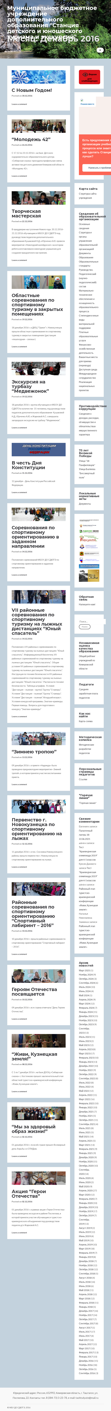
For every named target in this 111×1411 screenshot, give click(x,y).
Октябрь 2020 (86, 1165)
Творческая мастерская (26, 213)
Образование (86, 257)
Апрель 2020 (85, 1190)
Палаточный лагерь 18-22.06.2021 (85, 834)
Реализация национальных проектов (87, 386)
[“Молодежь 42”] (39, 126)
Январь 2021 (86, 1153)
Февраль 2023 (86, 1057)
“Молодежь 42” (31, 139)
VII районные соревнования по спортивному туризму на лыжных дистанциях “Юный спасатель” (37, 621)
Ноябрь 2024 (86, 974)
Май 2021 (84, 1136)
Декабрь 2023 (86, 1016)
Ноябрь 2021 (86, 1115)
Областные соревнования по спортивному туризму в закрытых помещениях (37, 305)
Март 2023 (84, 1053)
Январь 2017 (86, 1356)
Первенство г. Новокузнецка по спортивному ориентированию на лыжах (37, 829)
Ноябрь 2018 (86, 1265)
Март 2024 (84, 1003)
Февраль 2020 (86, 1198)
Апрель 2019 (85, 1244)
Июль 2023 (84, 1036)
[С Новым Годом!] (39, 77)
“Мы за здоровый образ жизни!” (34, 1129)
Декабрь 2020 (86, 1157)
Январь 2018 (86, 1306)
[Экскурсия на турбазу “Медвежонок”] (39, 368)
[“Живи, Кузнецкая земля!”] (39, 1040)
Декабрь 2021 (86, 1111)
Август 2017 (85, 1327)
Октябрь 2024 (86, 978)
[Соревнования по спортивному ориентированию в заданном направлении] (39, 514)
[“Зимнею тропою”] (39, 738)
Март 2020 (84, 1194)
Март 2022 (84, 1099)
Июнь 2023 (84, 1041)
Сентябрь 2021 (87, 1124)
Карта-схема (85, 721)
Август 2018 (85, 1277)
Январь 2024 (86, 1012)
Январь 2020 (86, 1203)
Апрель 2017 (85, 1344)
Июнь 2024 (84, 991)
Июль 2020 (84, 1178)
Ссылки (83, 779)
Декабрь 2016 (86, 1360)
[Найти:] (92, 621)
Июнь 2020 (84, 1182)
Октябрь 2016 (86, 1369)
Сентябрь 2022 (87, 1078)
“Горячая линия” (87, 803)
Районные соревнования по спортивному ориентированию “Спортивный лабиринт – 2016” (33, 913)
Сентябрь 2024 (87, 982)
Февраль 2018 (86, 1302)
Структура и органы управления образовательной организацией (88, 240)
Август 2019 (85, 1228)
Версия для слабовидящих (90, 77)
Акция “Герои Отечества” (29, 1194)
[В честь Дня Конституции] (39, 449)
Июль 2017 (84, 1331)
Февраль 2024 (86, 1007)
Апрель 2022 (85, 1095)
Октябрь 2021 (86, 1120)
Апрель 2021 (85, 1140)
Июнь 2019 (84, 1236)
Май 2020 (84, 1186)
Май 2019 (84, 1240)
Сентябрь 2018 (87, 1273)
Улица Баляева (87, 469)
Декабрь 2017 (86, 1310)
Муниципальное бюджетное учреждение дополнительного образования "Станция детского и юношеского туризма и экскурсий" (52, 22)
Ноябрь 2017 (86, 1315)
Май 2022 (84, 1090)
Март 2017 (84, 1348)
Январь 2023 (86, 1061)
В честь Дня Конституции (28, 465)
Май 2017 (84, 1340)
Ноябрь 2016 (86, 1365)
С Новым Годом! (32, 90)
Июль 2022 (84, 1082)
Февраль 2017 (86, 1352)
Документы (85, 253)
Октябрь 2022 (86, 1074)
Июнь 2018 (84, 1286)
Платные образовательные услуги (88, 336)
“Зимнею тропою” (34, 752)
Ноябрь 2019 (86, 1211)
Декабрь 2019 (86, 1207)
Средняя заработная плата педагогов (88, 693)
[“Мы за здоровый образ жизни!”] (39, 1113)
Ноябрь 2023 (86, 1020)
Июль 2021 (84, 1128)
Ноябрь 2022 (86, 1070)
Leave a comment (19, 104)
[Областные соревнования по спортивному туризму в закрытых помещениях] (39, 282)
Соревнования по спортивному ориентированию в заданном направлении (35, 537)
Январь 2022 (86, 1107)
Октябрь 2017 (86, 1319)
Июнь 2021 (84, 1132)
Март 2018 (84, 1298)
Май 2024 (84, 995)
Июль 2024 (84, 987)
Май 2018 (84, 1290)
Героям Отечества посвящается (34, 992)
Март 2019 (84, 1248)
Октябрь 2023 (86, 1024)
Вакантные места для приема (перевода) (88, 361)
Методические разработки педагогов (86, 748)
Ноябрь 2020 (86, 1161)
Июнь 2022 (84, 1086)
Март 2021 (84, 1144)
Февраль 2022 (86, 1103)
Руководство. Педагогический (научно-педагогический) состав (87, 278)
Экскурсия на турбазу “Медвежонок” (30, 386)
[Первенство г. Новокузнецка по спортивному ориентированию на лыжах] (39, 806)
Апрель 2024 (85, 999)
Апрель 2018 (85, 1294)
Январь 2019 (86, 1257)
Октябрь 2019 (86, 1215)
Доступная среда (88, 369)
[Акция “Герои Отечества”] (39, 1178)
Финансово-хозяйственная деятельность (87, 348)
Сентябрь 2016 (87, 1373)
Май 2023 (84, 1045)
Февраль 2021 (86, 1149)
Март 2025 (84, 970)
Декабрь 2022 (86, 1065)
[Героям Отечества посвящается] (39, 976)
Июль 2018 (84, 1281)
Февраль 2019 (86, 1252)
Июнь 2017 (84, 1335)
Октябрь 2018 (86, 1269)
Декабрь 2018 (86, 1261)
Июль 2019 (84, 1232)
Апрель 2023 (85, 1049)
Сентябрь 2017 (87, 1323)
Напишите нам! (87, 604)
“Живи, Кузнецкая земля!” (34, 1056)
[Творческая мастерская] (39, 198)
